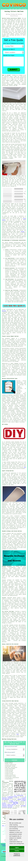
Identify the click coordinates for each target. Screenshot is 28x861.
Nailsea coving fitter (15, 136)
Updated (4, 845)
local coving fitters (15, 419)
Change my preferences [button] (17, 854)
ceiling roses (12, 155)
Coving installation (7, 309)
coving (21, 23)
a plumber (23, 800)
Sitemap (3, 844)
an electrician (18, 795)
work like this (15, 182)
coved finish (5, 142)
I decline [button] (17, 850)
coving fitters (10, 327)
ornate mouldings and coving (12, 19)
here (18, 734)
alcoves (21, 604)
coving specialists (15, 322)
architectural (22, 626)
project (18, 736)
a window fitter (13, 801)
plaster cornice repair (8, 369)
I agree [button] (17, 847)
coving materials (20, 294)
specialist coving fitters (9, 177)
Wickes (22, 231)
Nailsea (4, 310)
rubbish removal (21, 799)
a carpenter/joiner (12, 796)
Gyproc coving (22, 512)
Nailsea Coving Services (9, 739)
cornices (20, 155)
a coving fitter (9, 794)
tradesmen (14, 808)
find (6, 703)
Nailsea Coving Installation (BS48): (11, 18)
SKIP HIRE (15, 803)
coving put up (6, 31)
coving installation (20, 732)
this (25, 467)
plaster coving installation (10, 398)
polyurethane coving (14, 410)
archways (21, 587)
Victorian (22, 106)
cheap (6, 207)
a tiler (11, 800)
